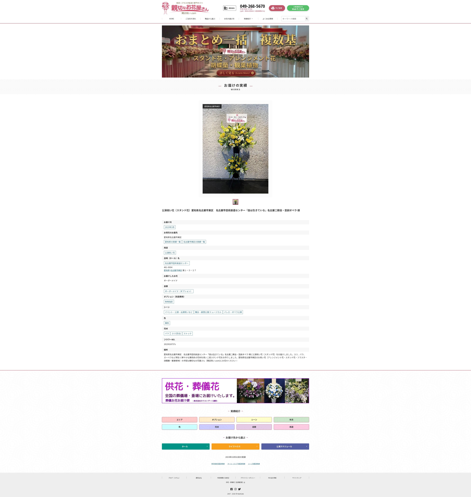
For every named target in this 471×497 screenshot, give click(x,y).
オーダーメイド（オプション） (178, 291)
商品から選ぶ (210, 18)
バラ (167, 333)
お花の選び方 (229, 18)
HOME (171, 18)
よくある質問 (268, 18)
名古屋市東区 (176, 270)
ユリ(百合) (176, 333)
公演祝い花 (170, 252)
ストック (187, 333)
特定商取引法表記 (223, 478)
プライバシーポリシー (248, 478)
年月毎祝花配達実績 (218, 464)
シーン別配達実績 (254, 464)
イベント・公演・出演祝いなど (178, 312)
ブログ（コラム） (174, 478)
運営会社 (199, 478)
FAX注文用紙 (272, 478)
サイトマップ (296, 478)
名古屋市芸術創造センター (177, 263)
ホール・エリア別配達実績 (236, 464)
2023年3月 (169, 227)
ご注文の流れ (191, 18)
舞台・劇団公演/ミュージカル (208, 312)
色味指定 (169, 301)
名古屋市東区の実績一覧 (194, 241)
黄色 (167, 323)
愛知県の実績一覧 (173, 241)
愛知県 (167, 270)
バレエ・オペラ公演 (233, 312)
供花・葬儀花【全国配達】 (235, 482)
